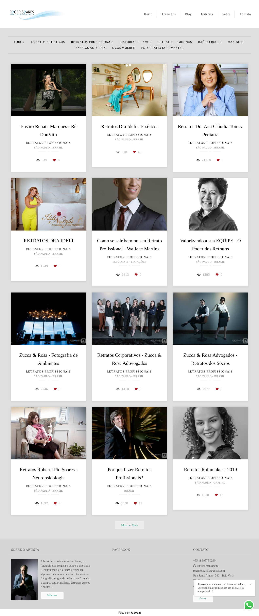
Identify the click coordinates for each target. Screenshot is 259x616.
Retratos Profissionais (92, 42)
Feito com (129, 612)
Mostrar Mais (129, 525)
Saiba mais (52, 595)
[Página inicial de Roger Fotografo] (36, 14)
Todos (19, 42)
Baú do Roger (210, 42)
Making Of (236, 42)
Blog (188, 14)
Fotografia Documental (162, 48)
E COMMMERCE (123, 48)
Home (148, 14)
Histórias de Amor (136, 42)
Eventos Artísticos (48, 42)
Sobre (226, 14)
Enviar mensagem (207, 566)
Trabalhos (169, 14)
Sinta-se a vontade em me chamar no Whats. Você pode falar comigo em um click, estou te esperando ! (221, 588)
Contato (245, 14)
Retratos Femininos (175, 42)
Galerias (207, 14)
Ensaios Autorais (90, 48)
